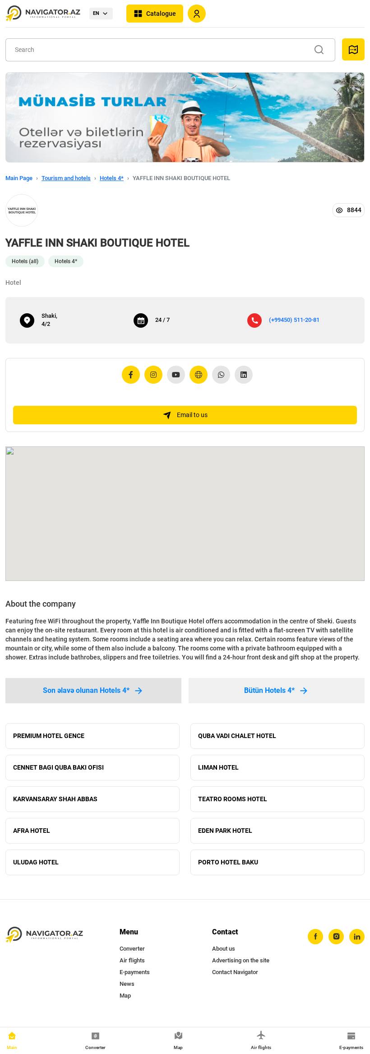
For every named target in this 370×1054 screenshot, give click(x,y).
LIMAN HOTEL (218, 767)
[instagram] (336, 936)
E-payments (135, 972)
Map (125, 995)
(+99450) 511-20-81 (294, 319)
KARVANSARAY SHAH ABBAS (55, 799)
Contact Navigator (235, 972)
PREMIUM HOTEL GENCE (48, 735)
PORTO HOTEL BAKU (228, 862)
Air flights (132, 960)
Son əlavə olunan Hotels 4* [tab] (86, 690)
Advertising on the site (240, 960)
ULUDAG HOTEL (36, 862)
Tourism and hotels (66, 178)
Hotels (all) (25, 261)
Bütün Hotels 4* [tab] (269, 690)
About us (223, 948)
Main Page (18, 178)
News (127, 983)
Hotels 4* (112, 178)
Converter (132, 948)
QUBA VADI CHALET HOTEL (237, 735)
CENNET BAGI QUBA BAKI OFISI (58, 767)
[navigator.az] (44, 935)
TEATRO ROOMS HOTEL (232, 799)
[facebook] (315, 936)
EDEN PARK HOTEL (225, 830)
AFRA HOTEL (31, 830)
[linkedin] (357, 936)
